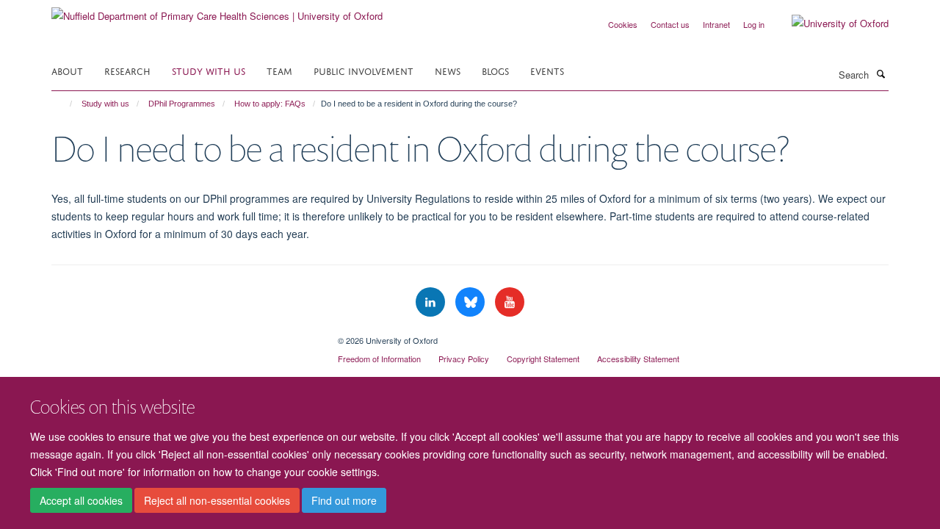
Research (127, 70)
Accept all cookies (81, 500)
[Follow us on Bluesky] (471, 302)
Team (279, 70)
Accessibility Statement (638, 358)
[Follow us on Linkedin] (432, 302)
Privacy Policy (463, 358)
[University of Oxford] (829, 23)
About (67, 70)
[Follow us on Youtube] (509, 302)
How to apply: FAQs (270, 103)
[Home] (64, 104)
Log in (753, 24)
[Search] (880, 73)
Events (547, 70)
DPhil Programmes (181, 103)
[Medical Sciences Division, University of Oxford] (183, 335)
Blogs (495, 70)
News (447, 70)
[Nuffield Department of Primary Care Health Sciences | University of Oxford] (217, 11)
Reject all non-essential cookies (217, 500)
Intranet (716, 24)
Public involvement (363, 70)
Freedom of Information (379, 358)
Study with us (208, 70)
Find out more (344, 500)
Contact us (670, 24)
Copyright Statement (543, 358)
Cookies (622, 24)
